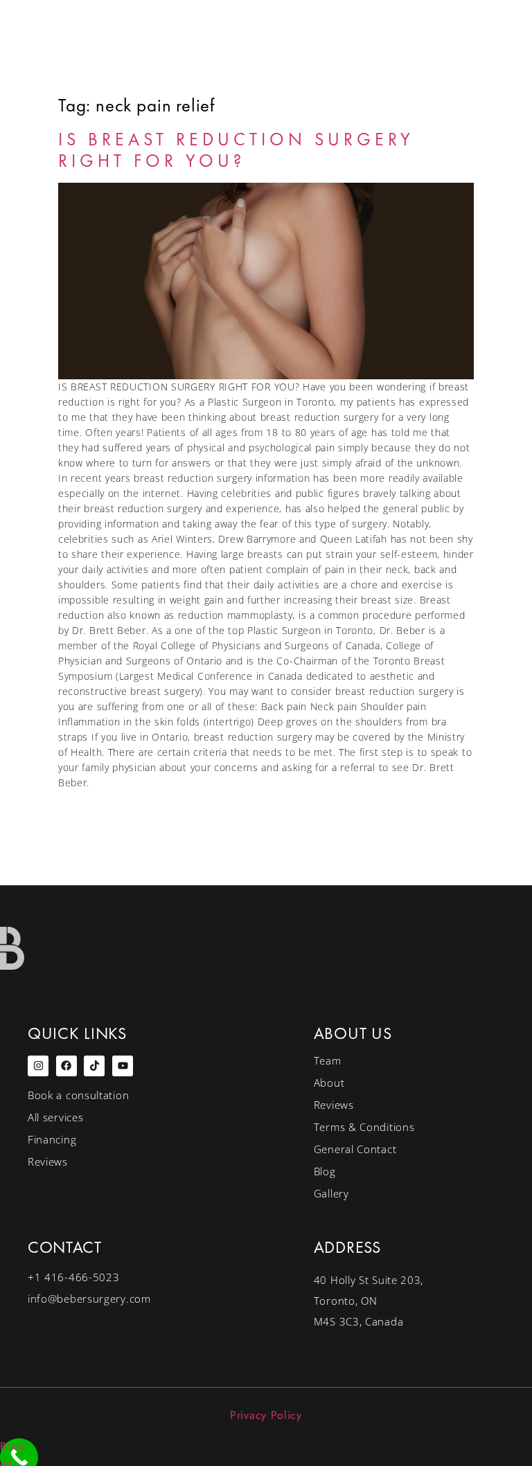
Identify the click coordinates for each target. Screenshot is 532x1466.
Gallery (331, 1193)
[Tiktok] (94, 1066)
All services (55, 1117)
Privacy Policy (266, 1415)
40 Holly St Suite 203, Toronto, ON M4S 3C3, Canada (368, 1300)
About (329, 1082)
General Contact (355, 1149)
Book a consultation (78, 1095)
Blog (325, 1171)
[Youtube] (122, 1066)
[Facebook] (66, 1066)
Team (328, 1060)
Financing (52, 1139)
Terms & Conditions (364, 1127)
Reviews (48, 1161)
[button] (469, 144)
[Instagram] (38, 1066)
